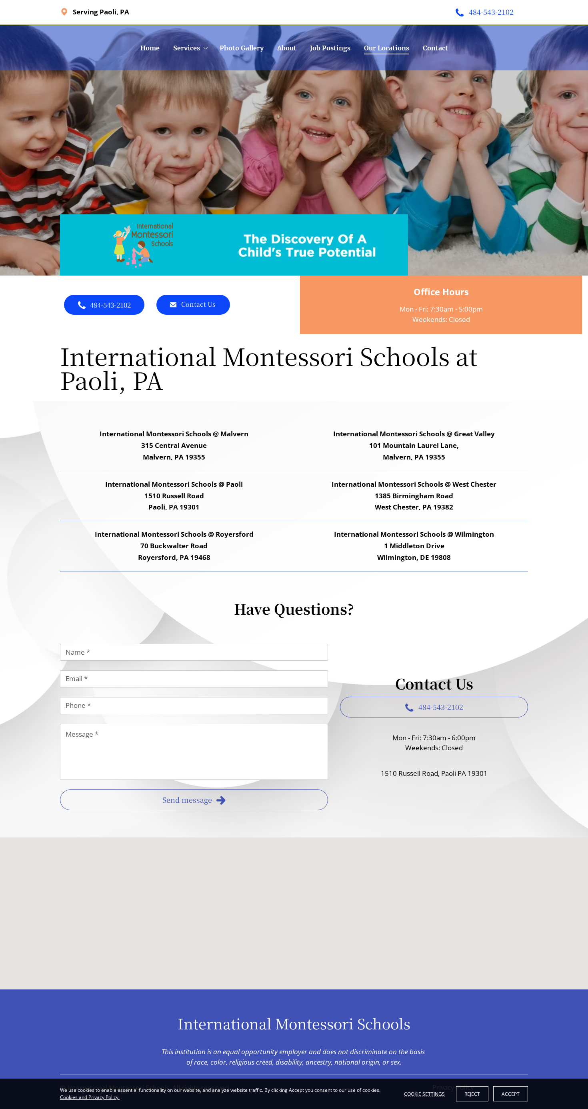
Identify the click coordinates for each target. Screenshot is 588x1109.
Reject (472, 1094)
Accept (511, 1094)
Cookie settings (424, 1094)
